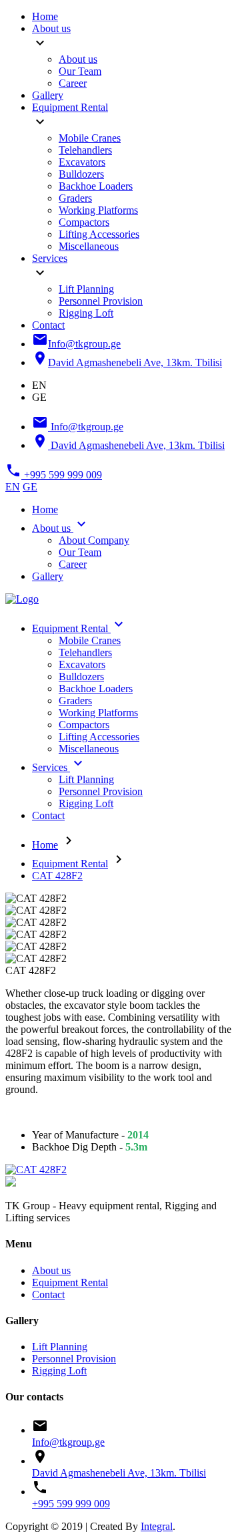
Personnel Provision (101, 301)
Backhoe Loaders (96, 186)
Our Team (80, 71)
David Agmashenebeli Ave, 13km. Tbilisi (119, 1473)
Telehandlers (85, 150)
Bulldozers (81, 174)
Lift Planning (86, 289)
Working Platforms (98, 210)
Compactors (84, 222)
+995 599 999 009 (71, 1503)
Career (73, 83)
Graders (75, 198)
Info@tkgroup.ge (68, 1442)
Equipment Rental (70, 107)
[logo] (10, 1183)
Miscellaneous (89, 246)
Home (45, 16)
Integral (157, 1526)
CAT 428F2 (57, 875)
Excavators (82, 162)
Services (49, 258)
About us (51, 28)
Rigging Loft (86, 313)
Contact (48, 325)
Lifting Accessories (99, 234)
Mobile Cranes (90, 138)
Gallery (47, 95)
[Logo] (22, 599)
